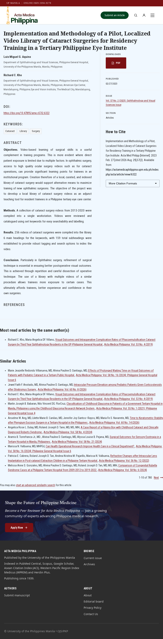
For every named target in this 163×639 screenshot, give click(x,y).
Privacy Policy (92, 608)
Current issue (93, 558)
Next (156, 477)
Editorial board (94, 601)
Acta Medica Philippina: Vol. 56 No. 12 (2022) (124, 460)
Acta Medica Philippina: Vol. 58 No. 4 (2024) (68, 432)
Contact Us (91, 614)
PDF (118, 62)
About (88, 595)
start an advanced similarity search (35, 485)
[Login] (144, 15)
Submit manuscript (17, 595)
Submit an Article (115, 15)
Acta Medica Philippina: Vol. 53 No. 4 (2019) (128, 344)
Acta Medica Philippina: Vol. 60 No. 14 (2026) (114, 422)
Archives (89, 564)
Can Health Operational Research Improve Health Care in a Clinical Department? (90, 446)
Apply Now (17, 527)
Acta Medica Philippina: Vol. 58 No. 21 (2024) (77, 441)
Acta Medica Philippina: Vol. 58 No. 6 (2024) (122, 470)
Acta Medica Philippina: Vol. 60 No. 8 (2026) (62, 389)
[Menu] (152, 15)
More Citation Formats (123, 183)
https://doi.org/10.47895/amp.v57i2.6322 (26, 113)
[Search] (135, 15)
